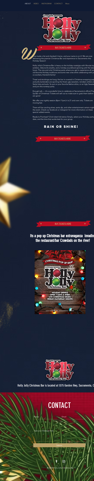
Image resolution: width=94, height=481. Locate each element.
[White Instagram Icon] (63, 461)
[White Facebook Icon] (56, 461)
